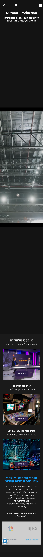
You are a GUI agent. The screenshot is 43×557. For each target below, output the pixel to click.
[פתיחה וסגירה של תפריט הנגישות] (5, 541)
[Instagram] (4, 5)
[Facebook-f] (10, 5)
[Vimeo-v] (16, 5)
